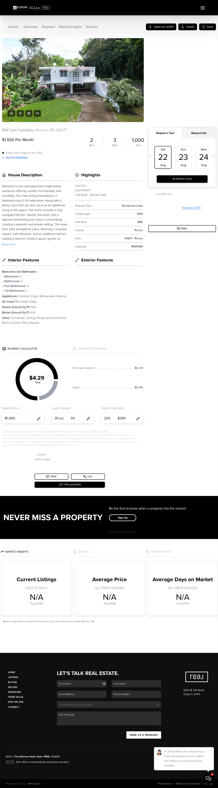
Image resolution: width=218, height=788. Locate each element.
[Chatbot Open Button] (208, 778)
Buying (12, 682)
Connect (13, 707)
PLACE (55, 756)
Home (11, 672)
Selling (12, 687)
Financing (14, 692)
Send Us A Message (144, 735)
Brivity (20, 783)
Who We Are (15, 702)
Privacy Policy (164, 783)
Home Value (15, 697)
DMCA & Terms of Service (188, 783)
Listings (13, 677)
